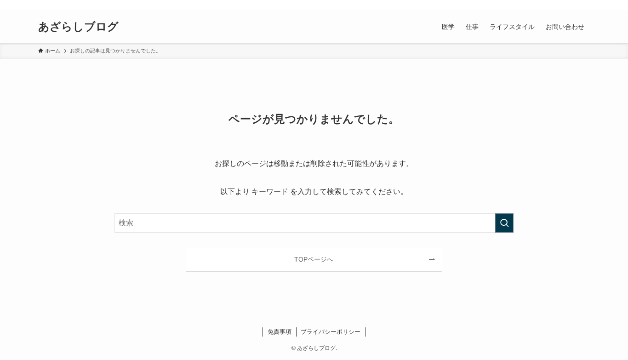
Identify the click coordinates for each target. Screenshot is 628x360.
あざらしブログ (78, 26)
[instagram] (548, 5)
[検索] (584, 5)
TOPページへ (313, 259)
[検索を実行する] (504, 223)
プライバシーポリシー (330, 331)
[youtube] (560, 5)
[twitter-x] (536, 5)
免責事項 (279, 331)
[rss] (572, 5)
